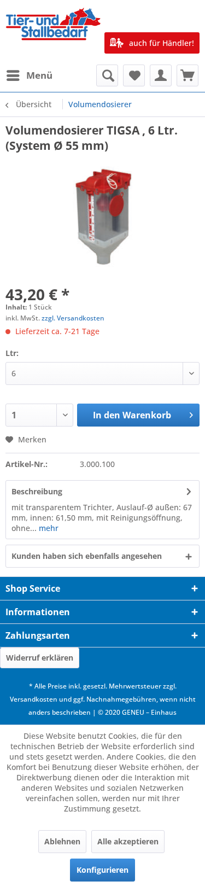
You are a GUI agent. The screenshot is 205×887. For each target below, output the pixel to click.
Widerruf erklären (39, 657)
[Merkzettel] (134, 75)
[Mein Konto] (161, 75)
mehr (47, 528)
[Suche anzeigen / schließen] (107, 75)
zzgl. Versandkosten (73, 318)
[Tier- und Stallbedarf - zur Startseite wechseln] (54, 32)
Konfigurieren (102, 870)
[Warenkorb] (187, 75)
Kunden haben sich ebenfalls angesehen (86, 556)
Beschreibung (36, 491)
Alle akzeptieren (128, 841)
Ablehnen (62, 841)
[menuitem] (29, 75)
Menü (39, 75)
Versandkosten (33, 699)
